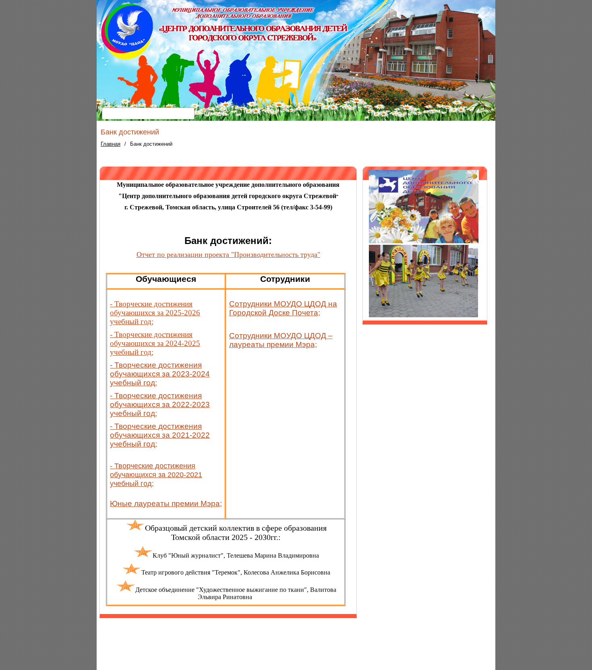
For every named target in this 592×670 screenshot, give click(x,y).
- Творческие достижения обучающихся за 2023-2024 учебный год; (160, 374)
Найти (203, 113)
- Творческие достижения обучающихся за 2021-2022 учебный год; (160, 435)
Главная (110, 144)
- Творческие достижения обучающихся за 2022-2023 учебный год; (160, 404)
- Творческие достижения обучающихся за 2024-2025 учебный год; (155, 343)
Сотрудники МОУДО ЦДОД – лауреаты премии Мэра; (281, 340)
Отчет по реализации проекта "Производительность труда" (228, 254)
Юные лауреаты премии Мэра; (166, 503)
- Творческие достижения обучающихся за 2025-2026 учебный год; (155, 313)
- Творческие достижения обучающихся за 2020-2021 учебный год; (156, 475)
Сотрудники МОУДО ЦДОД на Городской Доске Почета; (283, 308)
